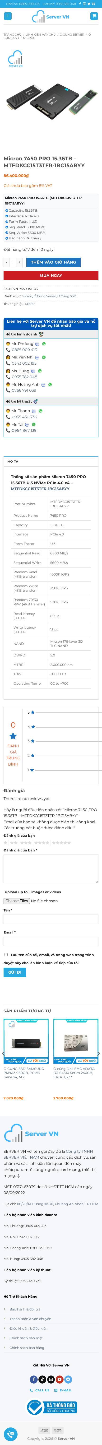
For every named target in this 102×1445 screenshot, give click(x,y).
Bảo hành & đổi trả (24, 1309)
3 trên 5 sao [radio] (25, 843)
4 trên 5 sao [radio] (41, 843)
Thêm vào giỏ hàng (53, 262)
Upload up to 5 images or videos (33, 892)
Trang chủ (13, 34)
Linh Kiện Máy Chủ (41, 34)
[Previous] (4, 1063)
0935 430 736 (24, 417)
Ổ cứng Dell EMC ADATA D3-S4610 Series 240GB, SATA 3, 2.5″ (74, 1073)
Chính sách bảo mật (26, 1338)
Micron (29, 38)
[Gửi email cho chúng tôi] (93, 4)
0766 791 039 (24, 390)
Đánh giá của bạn (19, 835)
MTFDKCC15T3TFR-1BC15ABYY (40, 489)
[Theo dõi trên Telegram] (68, 1379)
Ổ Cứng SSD (66, 296)
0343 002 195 (24, 363)
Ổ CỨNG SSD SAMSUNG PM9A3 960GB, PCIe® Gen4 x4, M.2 (24, 1073)
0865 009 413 (24, 350)
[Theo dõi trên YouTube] (60, 1379)
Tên (8, 910)
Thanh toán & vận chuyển (30, 1319)
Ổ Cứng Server (72, 34)
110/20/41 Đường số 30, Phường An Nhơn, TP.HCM (57, 1204)
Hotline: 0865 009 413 (22, 4)
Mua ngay (51, 275)
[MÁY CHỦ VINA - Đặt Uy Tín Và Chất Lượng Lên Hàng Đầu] (51, 16)
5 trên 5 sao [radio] (61, 843)
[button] (8, 16)
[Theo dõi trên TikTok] (42, 1379)
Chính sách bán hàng (26, 1348)
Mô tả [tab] (12, 461)
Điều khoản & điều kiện (28, 1328)
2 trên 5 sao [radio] (13, 843)
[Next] (98, 1063)
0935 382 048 (24, 377)
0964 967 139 (24, 430)
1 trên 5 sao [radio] (4, 843)
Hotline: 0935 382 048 (59, 4)
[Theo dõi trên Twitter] (89, 4)
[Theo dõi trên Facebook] (80, 4)
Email (10, 932)
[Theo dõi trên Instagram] (84, 4)
